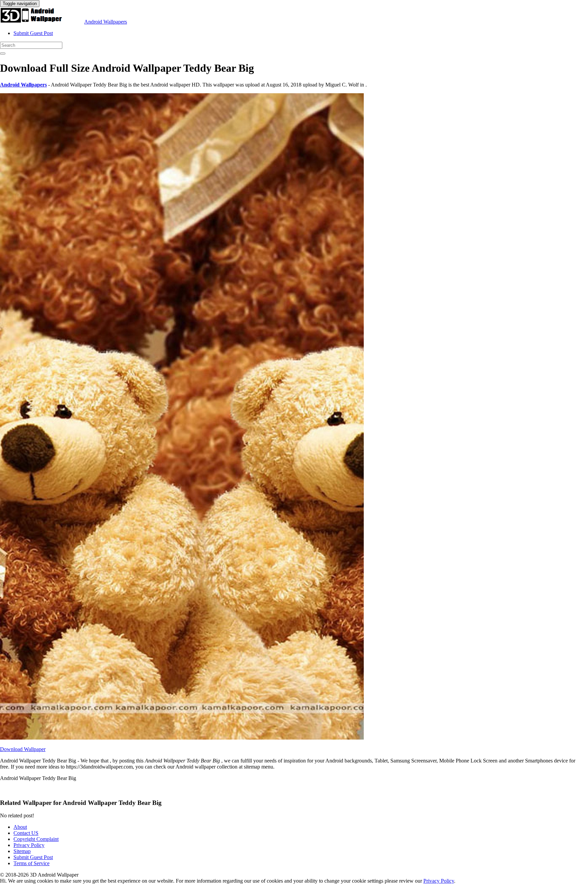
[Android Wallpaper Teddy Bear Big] (182, 738)
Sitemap (22, 851)
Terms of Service (31, 863)
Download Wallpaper (22, 749)
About (20, 827)
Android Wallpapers (105, 22)
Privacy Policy (28, 845)
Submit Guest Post (33, 33)
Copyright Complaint (36, 839)
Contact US (25, 833)
